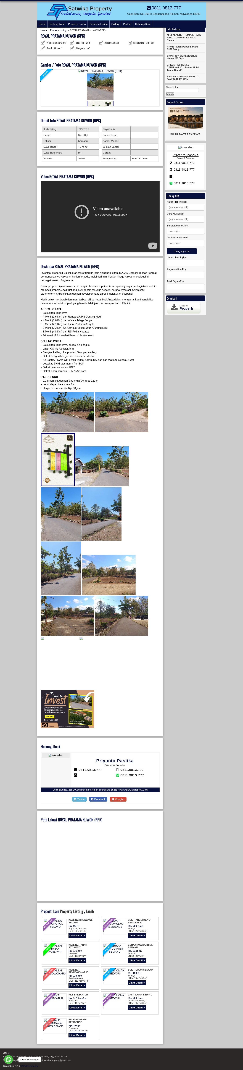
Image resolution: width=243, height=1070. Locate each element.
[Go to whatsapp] (8, 1059)
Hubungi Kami (143, 24)
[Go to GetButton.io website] (8, 1066)
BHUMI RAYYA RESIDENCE (185, 134)
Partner (127, 24)
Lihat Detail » (77, 935)
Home (42, 24)
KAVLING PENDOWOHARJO (78, 971)
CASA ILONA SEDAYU (140, 994)
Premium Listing (98, 24)
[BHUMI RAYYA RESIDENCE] (185, 118)
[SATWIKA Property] (79, 18)
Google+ (119, 799)
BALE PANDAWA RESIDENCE (77, 1021)
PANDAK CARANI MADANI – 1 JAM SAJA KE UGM (183, 78)
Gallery (115, 24)
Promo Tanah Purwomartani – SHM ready (183, 48)
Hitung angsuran (181, 251)
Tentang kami (56, 24)
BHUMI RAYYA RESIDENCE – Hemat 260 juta (183, 57)
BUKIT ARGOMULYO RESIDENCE (139, 921)
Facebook (99, 799)
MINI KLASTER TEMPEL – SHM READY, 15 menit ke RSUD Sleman (184, 38)
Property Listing (77, 24)
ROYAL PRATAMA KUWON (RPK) (63, 36)
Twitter (81, 799)
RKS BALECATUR (78, 994)
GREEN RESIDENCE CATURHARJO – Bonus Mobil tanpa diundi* (183, 68)
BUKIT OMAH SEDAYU (140, 969)
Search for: (172, 87)
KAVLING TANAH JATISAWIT (77, 946)
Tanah (90, 911)
